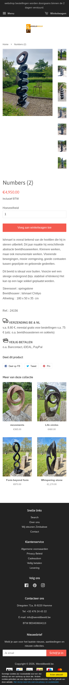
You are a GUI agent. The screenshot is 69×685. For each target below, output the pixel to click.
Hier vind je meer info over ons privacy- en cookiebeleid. (36, 682)
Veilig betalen (34, 563)
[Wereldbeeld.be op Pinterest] (35, 586)
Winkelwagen (58, 13)
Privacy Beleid (34, 553)
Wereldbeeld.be (45, 664)
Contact (34, 531)
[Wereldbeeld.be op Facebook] (26, 586)
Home (5, 44)
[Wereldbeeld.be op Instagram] (43, 586)
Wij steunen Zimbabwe (34, 527)
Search (35, 517)
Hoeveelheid (11, 207)
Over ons (34, 522)
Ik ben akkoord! (56, 674)
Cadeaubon (34, 558)
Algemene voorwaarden (34, 549)
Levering (34, 568)
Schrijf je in (56, 652)
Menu (10, 13)
